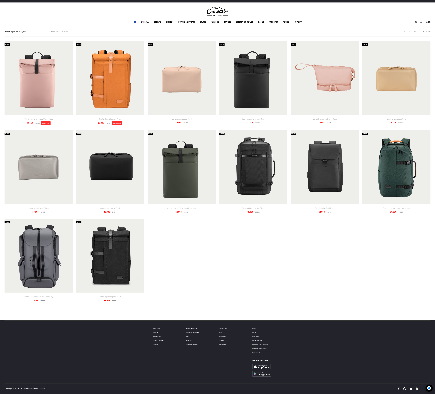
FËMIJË (286, 22)
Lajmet (254, 332)
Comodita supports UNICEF (260, 349)
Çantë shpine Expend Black (110, 296)
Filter (428, 31)
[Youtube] (417, 388)
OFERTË (157, 22)
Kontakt (155, 345)
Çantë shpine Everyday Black (253, 119)
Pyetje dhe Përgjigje (192, 345)
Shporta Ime (222, 345)
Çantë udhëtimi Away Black (253, 208)
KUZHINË (215, 22)
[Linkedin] (411, 388)
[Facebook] (399, 388)
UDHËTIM (273, 22)
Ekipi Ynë (155, 332)
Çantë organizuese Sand (182, 119)
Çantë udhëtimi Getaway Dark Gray (38, 296)
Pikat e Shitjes (157, 336)
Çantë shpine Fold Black (325, 208)
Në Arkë (221, 340)
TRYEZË (227, 22)
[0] (426, 22)
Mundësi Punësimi (158, 340)
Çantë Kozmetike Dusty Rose (325, 119)
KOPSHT (298, 22)
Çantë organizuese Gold (396, 119)
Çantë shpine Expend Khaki (110, 119)
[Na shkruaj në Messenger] (429, 388)
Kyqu (220, 332)
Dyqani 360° (256, 353)
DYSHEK (169, 22)
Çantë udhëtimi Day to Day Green (396, 208)
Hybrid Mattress (257, 340)
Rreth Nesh (156, 328)
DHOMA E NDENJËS (244, 22)
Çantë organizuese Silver (38, 208)
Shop (187, 336)
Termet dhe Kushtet (192, 328)
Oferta (254, 328)
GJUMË (203, 22)
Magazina (189, 340)
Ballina (145, 22)
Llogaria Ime (223, 328)
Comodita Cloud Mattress (260, 345)
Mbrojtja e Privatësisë (192, 332)
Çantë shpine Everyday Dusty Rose (38, 119)
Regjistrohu (222, 336)
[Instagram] (404, 388)
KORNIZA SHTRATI (186, 22)
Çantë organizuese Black (110, 208)
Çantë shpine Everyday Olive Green (181, 208)
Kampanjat (255, 336)
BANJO (261, 22)
